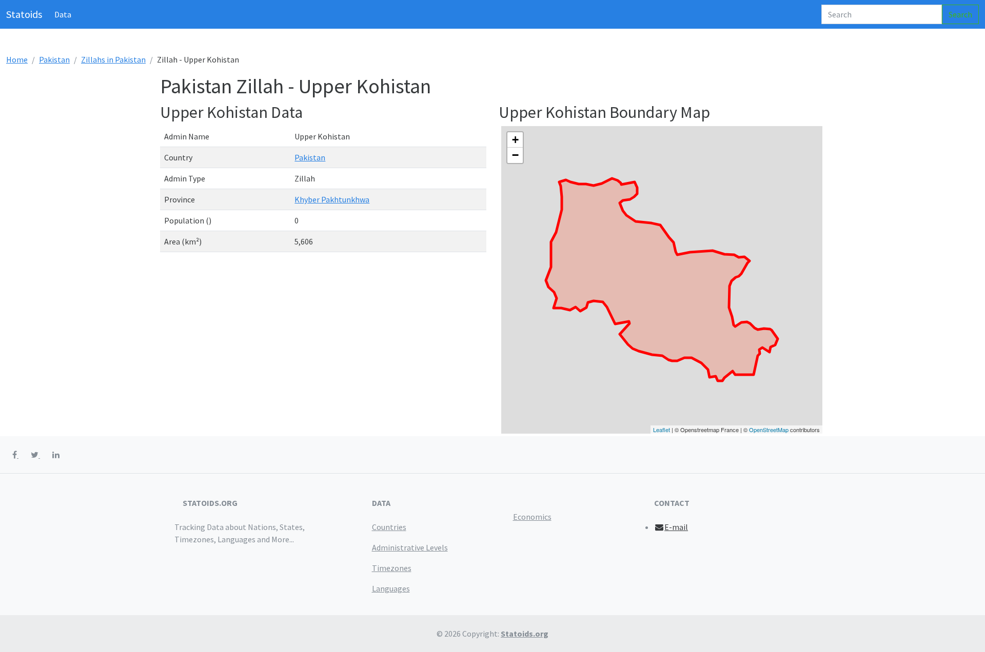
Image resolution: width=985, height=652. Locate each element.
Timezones (391, 568)
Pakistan (54, 59)
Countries (389, 527)
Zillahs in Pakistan (113, 59)
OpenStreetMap (769, 429)
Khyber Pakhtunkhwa (331, 199)
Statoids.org (524, 633)
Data (62, 14)
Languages (391, 588)
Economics (532, 517)
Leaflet (661, 429)
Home (17, 59)
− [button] (515, 155)
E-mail (676, 527)
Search (960, 14)
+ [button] (515, 139)
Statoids (24, 14)
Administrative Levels (410, 547)
